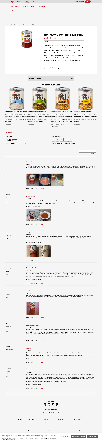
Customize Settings (6, 438)
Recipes (25, 6)
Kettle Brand (61, 422)
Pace (45, 425)
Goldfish (60, 419)
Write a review (60, 38)
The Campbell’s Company (80, 1)
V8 (44, 428)
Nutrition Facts (35, 79)
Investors (30, 428)
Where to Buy (41, 6)
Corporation (31, 419)
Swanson (46, 419)
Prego (45, 422)
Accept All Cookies (93, 436)
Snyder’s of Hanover (78, 431)
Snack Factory (77, 428)
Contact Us (21, 419)
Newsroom (31, 431)
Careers (30, 425)
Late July (60, 428)
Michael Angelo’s (63, 431)
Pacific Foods (76, 419)
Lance (59, 425)
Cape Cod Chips (48, 431)
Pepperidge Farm (77, 422)
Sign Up (87, 1)
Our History (31, 422)
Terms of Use (7, 439)
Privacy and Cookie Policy (49, 438)
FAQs (32, 6)
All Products (15, 6)
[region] (51, 437)
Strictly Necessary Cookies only (78, 436)
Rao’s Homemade (77, 425)
